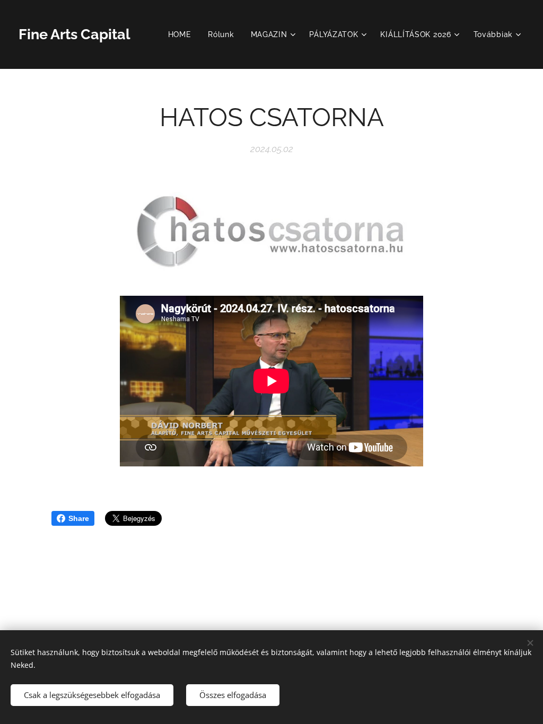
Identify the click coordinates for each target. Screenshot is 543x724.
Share (78, 518)
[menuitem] (182, 34)
